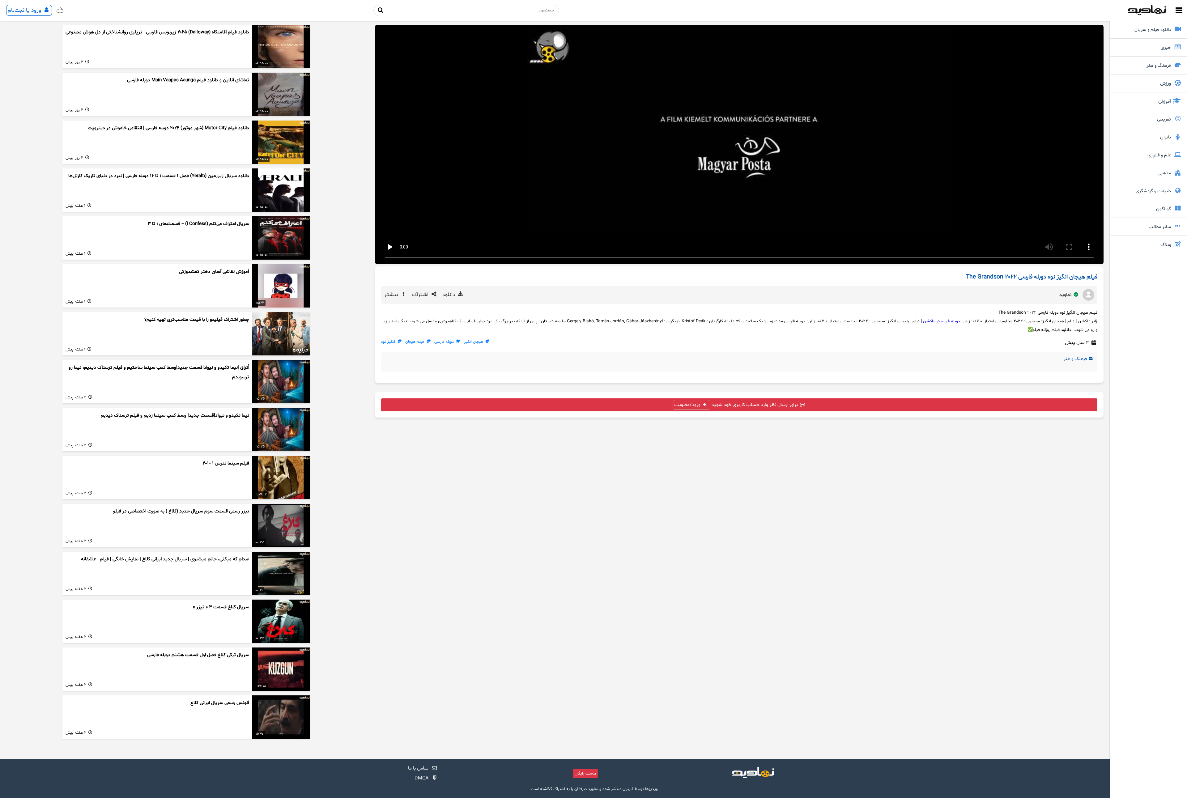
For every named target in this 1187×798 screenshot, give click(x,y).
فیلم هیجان (414, 342)
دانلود (449, 295)
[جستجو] (380, 10)
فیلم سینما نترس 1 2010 (225, 463)
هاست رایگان (585, 773)
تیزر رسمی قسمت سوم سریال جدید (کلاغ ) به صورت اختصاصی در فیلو (181, 511)
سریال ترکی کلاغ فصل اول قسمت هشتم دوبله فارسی (198, 655)
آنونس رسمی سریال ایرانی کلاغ (219, 703)
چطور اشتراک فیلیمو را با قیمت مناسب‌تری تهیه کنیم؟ (196, 319)
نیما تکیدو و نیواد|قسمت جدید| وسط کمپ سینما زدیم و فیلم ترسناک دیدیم (175, 415)
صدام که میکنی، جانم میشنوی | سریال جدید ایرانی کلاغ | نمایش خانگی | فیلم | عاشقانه (165, 559)
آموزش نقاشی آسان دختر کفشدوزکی (214, 272)
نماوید (1066, 294)
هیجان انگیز (473, 342)
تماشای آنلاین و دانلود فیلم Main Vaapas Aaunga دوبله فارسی (188, 80)
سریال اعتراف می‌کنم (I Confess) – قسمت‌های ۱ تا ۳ (198, 224)
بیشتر (392, 295)
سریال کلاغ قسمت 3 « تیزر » (221, 607)
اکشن (928, 321)
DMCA (421, 778)
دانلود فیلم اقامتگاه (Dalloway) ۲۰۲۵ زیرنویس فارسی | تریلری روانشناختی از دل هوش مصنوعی (157, 32)
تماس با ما (418, 768)
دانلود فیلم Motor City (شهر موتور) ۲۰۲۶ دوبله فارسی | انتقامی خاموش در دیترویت (168, 128)
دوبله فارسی (950, 321)
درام (936, 321)
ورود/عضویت (688, 404)
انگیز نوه (388, 342)
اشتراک (421, 295)
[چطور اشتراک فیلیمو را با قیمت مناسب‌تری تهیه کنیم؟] (281, 333)
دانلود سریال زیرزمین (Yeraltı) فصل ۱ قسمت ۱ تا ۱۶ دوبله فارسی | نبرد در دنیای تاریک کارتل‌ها (158, 176)
